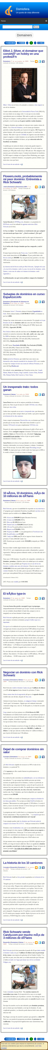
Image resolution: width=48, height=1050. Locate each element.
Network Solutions (17, 127)
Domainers (6, 61)
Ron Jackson (7, 331)
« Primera (21, 43)
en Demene (13, 359)
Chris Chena (29, 375)
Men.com (9, 522)
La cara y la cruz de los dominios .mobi (33, 269)
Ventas (13, 394)
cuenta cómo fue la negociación (16, 694)
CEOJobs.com (33, 405)
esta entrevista (39, 508)
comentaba (10, 992)
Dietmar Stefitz (10, 375)
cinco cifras (12, 407)
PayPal (33, 801)
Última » (41, 43)
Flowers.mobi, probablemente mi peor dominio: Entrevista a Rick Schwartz (22, 179)
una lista (37, 511)
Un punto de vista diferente (27, 13)
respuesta (36, 815)
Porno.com (24, 253)
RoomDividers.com (12, 534)
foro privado (21, 877)
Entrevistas (19, 186)
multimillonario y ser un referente (33, 778)
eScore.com (10, 517)
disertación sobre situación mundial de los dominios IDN (19, 361)
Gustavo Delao (33, 372)
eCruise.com (10, 520)
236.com (9, 527)
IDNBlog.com (19, 222)
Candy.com (10, 536)
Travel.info (16, 345)
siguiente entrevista (27, 224)
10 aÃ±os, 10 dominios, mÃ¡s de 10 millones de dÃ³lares (24, 494)
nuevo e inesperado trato (27, 411)
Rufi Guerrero (20, 375)
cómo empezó (38, 105)
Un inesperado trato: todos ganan (20, 388)
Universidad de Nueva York (30, 111)
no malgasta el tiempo (30, 701)
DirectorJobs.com (25, 420)
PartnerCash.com (12, 524)
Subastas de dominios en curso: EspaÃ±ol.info (24, 295)
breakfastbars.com (18, 828)
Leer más (38, 1046)
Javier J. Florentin (16, 311)
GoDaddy (23, 135)
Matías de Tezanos (13, 372)
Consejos (6, 680)
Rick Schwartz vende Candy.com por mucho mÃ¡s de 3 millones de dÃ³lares (23, 934)
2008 (6, 336)
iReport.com (10, 529)
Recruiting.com (34, 447)
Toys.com (28, 697)
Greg (4, 712)
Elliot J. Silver (7, 105)
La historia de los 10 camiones (22, 862)
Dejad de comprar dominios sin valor (23, 750)
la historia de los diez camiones (14, 416)
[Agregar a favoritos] (36, 61)
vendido (16, 582)
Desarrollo (13, 867)
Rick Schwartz (7, 508)
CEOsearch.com (13, 425)
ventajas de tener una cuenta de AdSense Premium (25, 364)
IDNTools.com (7, 224)
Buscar (36, 27)
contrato (5, 571)
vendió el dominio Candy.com (20, 688)
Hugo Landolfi (23, 372)
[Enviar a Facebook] (43, 61)
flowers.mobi (7, 258)
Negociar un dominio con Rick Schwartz (23, 674)
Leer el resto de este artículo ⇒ (12, 164)
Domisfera (22, 9)
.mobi (5, 186)
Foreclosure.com (38, 532)
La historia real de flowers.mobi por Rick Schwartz (18, 267)
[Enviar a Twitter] (39, 61)
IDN (25, 186)
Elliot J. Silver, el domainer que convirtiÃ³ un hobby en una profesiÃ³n (23, 53)
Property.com (11, 532)
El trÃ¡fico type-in (14, 593)
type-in (7, 626)
